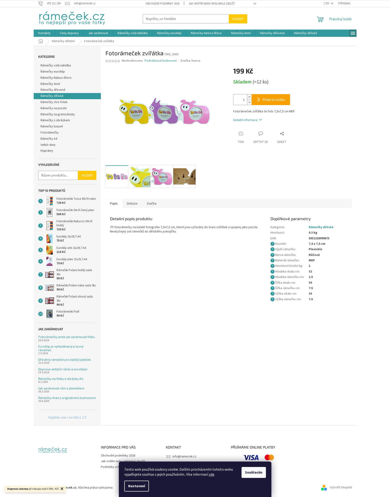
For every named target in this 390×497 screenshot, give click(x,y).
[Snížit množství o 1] (249, 102)
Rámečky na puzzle (54, 108)
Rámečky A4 (49, 138)
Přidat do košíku (274, 99)
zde (211, 474)
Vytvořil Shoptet (341, 487)
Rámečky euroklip (53, 71)
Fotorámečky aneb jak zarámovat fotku (66, 336)
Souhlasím (254, 472)
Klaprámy (47, 151)
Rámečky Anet (50, 84)
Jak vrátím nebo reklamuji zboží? (212, 4)
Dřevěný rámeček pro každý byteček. (64, 359)
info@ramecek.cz (184, 456)
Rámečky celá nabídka (56, 65)
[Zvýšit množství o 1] (249, 97)
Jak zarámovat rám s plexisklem (61, 388)
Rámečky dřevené (53, 90)
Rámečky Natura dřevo (56, 78)
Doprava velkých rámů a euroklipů (62, 369)
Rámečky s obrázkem (55, 120)
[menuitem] (44, 33)
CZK (327, 3)
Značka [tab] (151, 203)
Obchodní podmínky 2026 (162, 4)
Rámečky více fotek (54, 102)
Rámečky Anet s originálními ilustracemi (67, 397)
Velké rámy (48, 145)
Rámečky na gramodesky (58, 114)
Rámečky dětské (52, 96)
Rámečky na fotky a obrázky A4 (60, 378)
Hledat (238, 19)
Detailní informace (245, 120)
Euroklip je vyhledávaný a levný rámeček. (60, 348)
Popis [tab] (114, 203)
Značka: (190, 60)
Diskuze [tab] (132, 203)
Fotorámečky (50, 132)
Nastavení (136, 486)
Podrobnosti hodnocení (161, 61)
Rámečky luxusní (52, 126)
